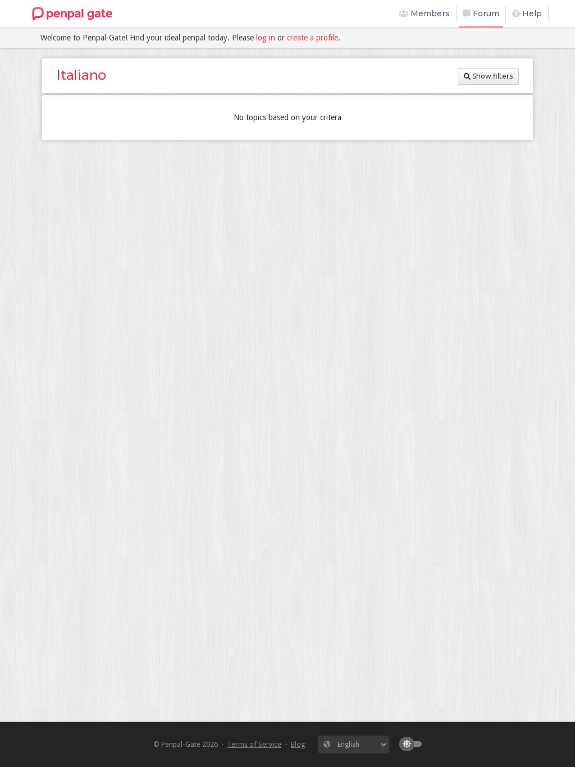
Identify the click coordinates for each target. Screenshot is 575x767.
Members (429, 13)
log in (265, 37)
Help (531, 13)
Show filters (492, 76)
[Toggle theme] (413, 744)
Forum (485, 13)
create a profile (312, 37)
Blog (298, 744)
